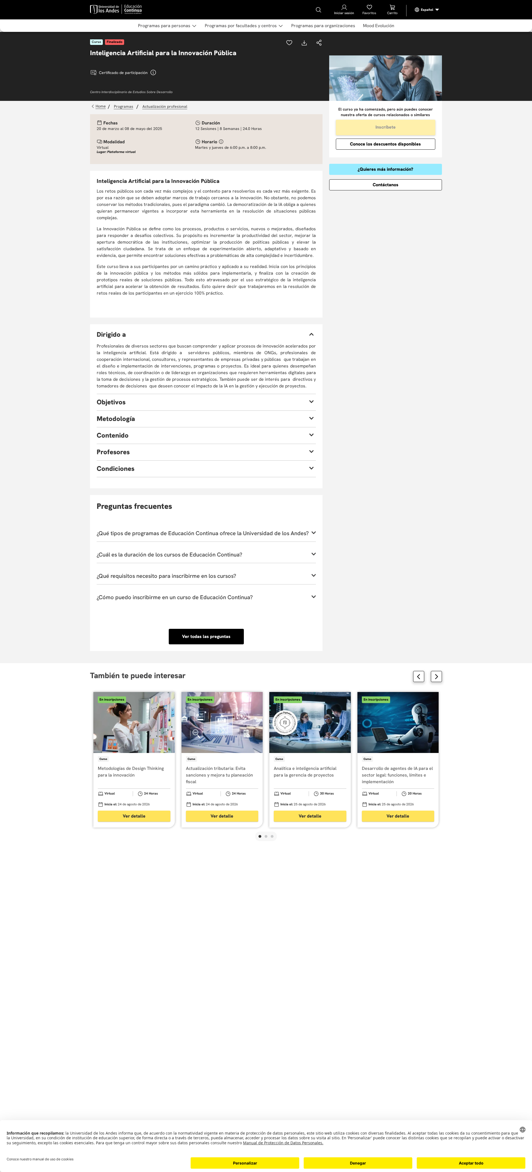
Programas (123, 106)
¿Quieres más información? (385, 169)
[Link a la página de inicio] (99, 106)
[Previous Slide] (418, 676)
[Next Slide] (436, 676)
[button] (319, 43)
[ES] (427, 10)
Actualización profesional (164, 106)
